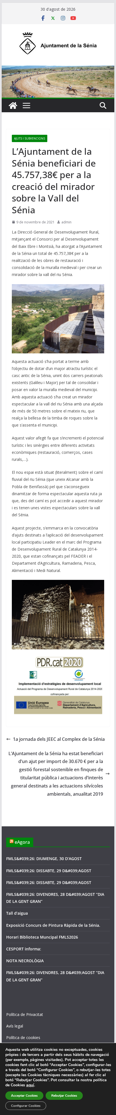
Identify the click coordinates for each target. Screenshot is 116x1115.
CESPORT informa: (23, 949)
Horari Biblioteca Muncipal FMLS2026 (42, 937)
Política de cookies (23, 1037)
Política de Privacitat (24, 1014)
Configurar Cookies (26, 1105)
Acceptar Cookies (24, 1095)
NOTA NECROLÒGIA (25, 960)
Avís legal (14, 1026)
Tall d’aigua (17, 913)
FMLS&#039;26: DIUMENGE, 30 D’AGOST (44, 858)
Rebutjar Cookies (64, 1095)
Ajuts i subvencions (29, 138)
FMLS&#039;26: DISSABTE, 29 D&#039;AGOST (48, 870)
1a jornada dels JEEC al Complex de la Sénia (59, 739)
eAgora (22, 842)
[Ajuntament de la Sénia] (13, 105)
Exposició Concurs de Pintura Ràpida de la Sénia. (53, 925)
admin (66, 222)
